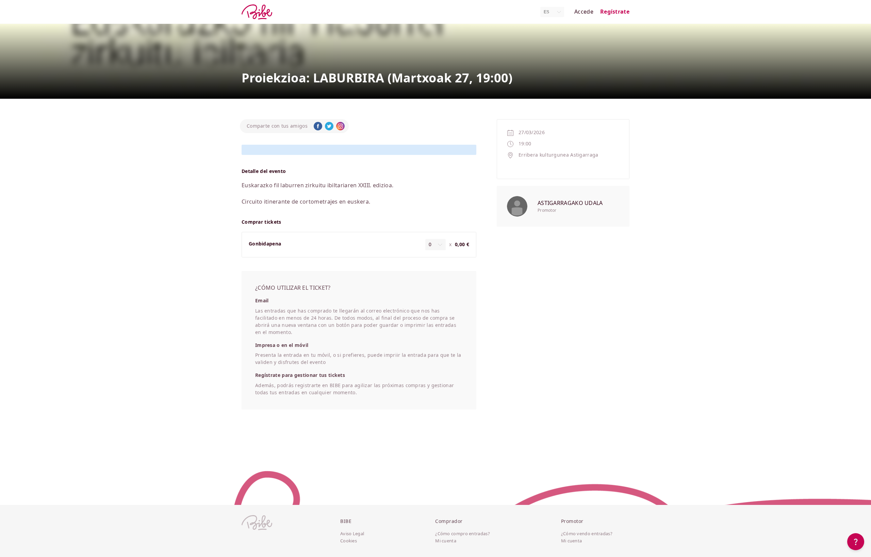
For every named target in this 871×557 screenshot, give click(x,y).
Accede (583, 12)
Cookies (348, 541)
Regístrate (614, 12)
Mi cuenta (445, 541)
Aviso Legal (352, 534)
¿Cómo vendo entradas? (586, 534)
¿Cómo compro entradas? (462, 534)
